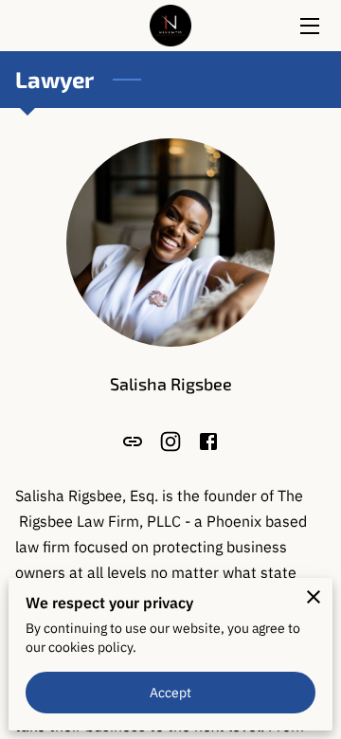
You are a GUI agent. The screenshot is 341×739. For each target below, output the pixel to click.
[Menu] (308, 26)
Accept (171, 692)
